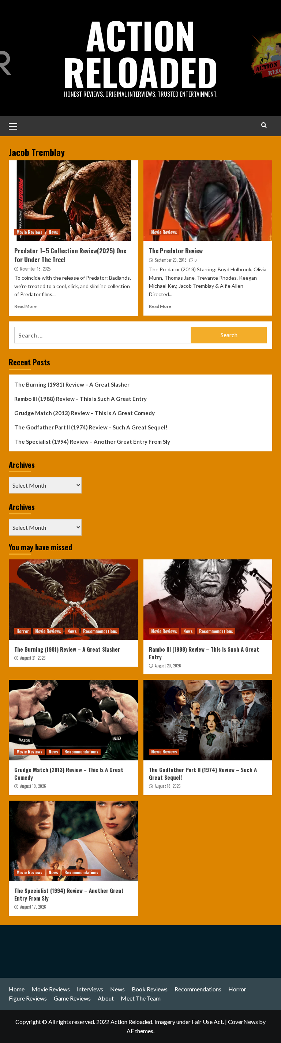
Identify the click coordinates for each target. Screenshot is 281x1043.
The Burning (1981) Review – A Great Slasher (72, 384)
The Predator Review (176, 250)
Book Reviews (150, 989)
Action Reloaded (140, 53)
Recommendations (100, 631)
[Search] (264, 125)
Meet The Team (141, 998)
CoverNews (243, 1021)
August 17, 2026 (33, 907)
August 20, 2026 (168, 665)
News (53, 232)
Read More (25, 306)
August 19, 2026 (33, 786)
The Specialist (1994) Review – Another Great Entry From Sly (92, 441)
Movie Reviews (29, 232)
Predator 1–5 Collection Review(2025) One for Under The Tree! (70, 255)
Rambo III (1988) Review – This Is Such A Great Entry (80, 398)
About (106, 998)
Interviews (90, 989)
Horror (22, 631)
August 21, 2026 (33, 658)
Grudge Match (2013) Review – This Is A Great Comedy (84, 413)
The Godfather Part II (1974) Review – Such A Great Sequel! (91, 427)
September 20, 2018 (171, 260)
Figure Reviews (28, 998)
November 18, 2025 (35, 269)
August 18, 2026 (168, 786)
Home (17, 989)
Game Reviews (72, 998)
